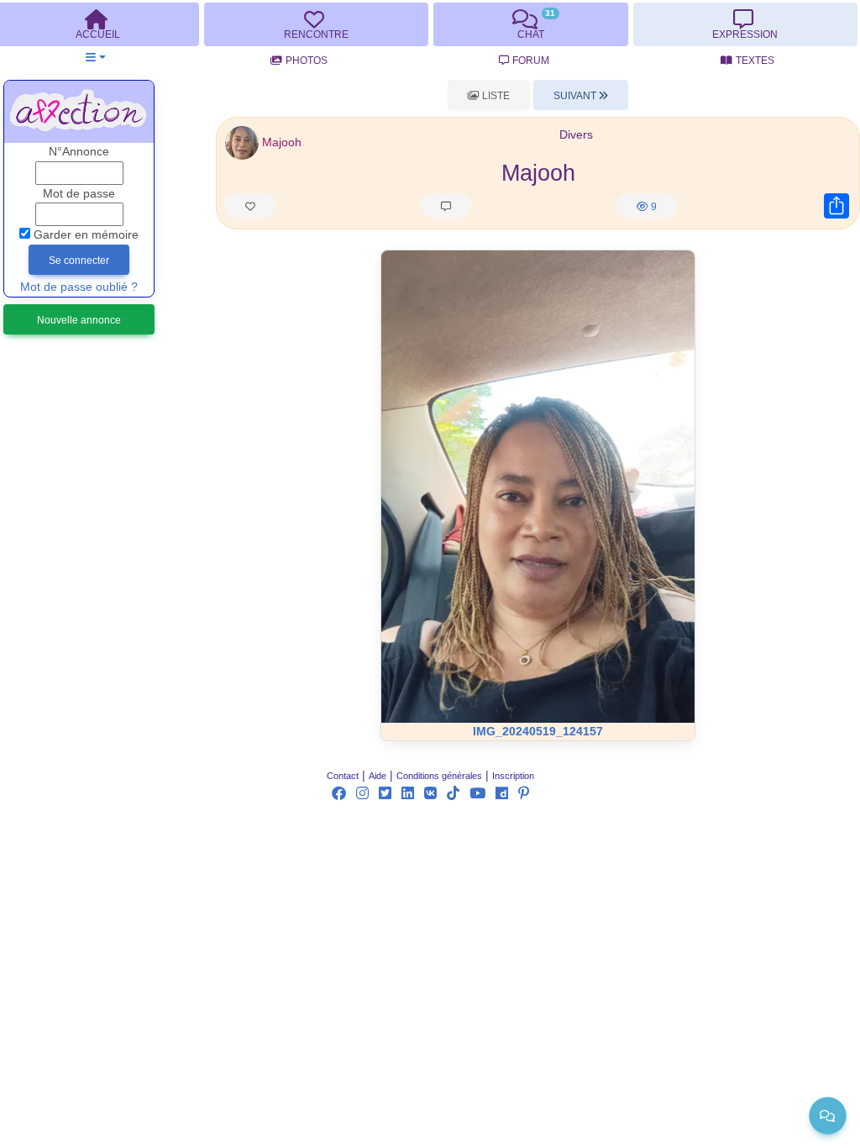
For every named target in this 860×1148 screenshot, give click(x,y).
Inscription (513, 776)
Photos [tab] (307, 60)
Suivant (576, 96)
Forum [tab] (530, 60)
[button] (95, 57)
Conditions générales (439, 776)
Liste (495, 96)
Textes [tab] (755, 60)
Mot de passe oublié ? (79, 287)
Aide (377, 776)
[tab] (315, 24)
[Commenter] (446, 205)
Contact (343, 776)
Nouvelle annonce (79, 320)
